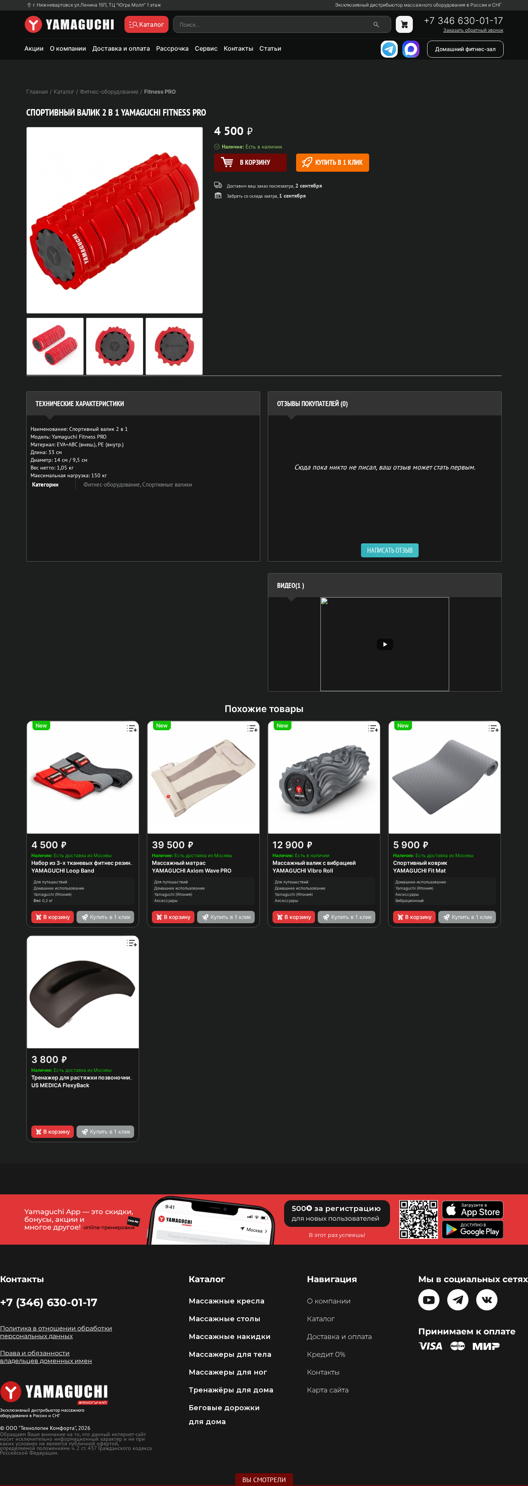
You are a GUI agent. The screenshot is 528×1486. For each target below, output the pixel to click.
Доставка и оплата (121, 48)
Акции (34, 48)
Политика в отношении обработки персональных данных (56, 1332)
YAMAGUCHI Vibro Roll (303, 870)
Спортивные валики (167, 484)
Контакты (238, 48)
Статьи (270, 48)
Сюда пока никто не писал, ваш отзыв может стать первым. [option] (384, 467)
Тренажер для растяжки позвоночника (83, 1077)
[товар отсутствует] (404, 24)
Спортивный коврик (420, 862)
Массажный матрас (179, 862)
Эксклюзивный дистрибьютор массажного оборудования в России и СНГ (418, 5)
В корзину (56, 917)
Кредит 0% (326, 1354)
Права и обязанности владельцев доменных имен (46, 1357)
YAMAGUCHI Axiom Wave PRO (192, 870)
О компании (68, 48)
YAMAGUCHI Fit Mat (419, 870)
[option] (384, 644)
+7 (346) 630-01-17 (48, 1302)
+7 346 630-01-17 (463, 21)
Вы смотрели (264, 1480)
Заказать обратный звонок (473, 30)
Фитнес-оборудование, (112, 484)
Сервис (206, 48)
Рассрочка (172, 48)
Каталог (320, 1319)
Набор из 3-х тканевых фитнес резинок (84, 862)
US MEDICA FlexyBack (60, 1085)
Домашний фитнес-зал (465, 49)
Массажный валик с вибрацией (314, 862)
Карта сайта (328, 1390)
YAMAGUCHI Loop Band (62, 870)
